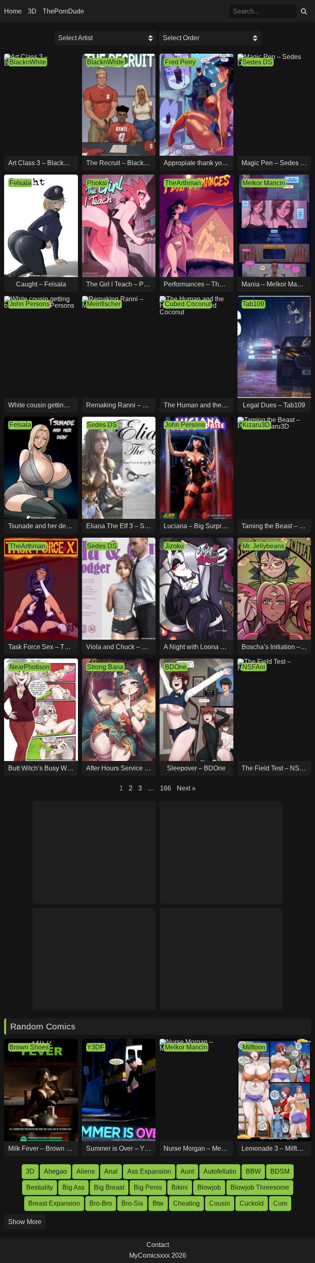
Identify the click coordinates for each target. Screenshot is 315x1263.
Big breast (109, 1187)
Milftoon (253, 1047)
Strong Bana (105, 666)
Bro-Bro (100, 1203)
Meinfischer (104, 303)
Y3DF (95, 1047)
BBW (253, 1171)
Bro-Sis (132, 1203)
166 (165, 788)
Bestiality (39, 1187)
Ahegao (55, 1171)
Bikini (179, 1187)
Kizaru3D (256, 424)
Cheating (186, 1203)
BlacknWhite (27, 62)
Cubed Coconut (188, 303)
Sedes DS (257, 62)
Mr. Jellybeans (263, 546)
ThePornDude (63, 11)
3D (32, 11)
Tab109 (253, 303)
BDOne (176, 666)
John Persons (29, 303)
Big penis (148, 1187)
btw (158, 1203)
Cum (280, 1203)
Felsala (20, 182)
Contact (157, 1245)
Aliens (85, 1171)
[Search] (304, 11)
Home (13, 11)
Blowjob (209, 1187)
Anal (111, 1171)
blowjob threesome (260, 1187)
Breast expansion (54, 1203)
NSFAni (253, 666)
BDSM (280, 1171)
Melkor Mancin (263, 182)
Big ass (73, 1187)
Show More (24, 1221)
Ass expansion (149, 1171)
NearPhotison (29, 666)
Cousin (219, 1203)
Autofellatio (219, 1171)
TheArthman (183, 182)
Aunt (187, 1171)
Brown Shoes (29, 1047)
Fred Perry (180, 62)
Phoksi (97, 182)
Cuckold (252, 1203)
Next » (186, 788)
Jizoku (174, 546)
